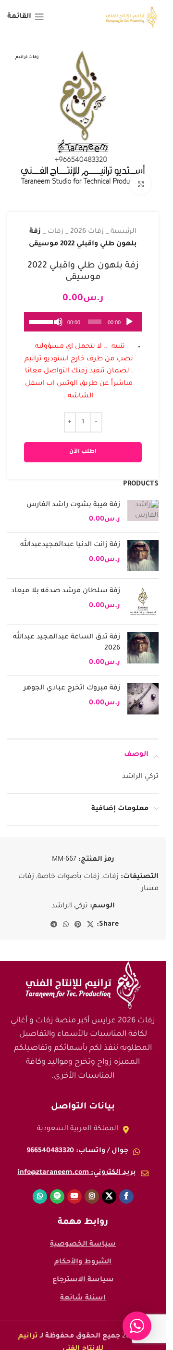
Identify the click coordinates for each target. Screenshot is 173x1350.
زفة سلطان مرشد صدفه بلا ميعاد (65, 584)
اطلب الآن (83, 445)
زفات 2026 (87, 225)
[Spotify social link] (57, 1189)
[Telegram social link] (54, 918)
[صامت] (58, 320)
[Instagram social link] (92, 1189)
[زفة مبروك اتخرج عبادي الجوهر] (143, 691)
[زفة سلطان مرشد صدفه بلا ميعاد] (143, 594)
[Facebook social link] (126, 1189)
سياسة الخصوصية (83, 1237)
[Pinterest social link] (78, 918)
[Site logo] (132, 18)
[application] (83, 314)
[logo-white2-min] (83, 978)
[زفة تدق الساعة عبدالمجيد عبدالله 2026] (143, 643)
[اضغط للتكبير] (140, 177)
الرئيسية (123, 225)
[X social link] (90, 918)
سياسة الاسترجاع (83, 1273)
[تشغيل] (129, 320)
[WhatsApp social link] (66, 918)
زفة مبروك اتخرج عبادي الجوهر (72, 681)
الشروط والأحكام (82, 1255)
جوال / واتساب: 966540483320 (77, 1144)
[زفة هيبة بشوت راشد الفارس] (143, 505)
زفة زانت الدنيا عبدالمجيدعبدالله (70, 538)
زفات (55, 225)
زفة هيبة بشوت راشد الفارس (73, 498)
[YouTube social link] (74, 1189)
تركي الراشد (69, 899)
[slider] (40, 313)
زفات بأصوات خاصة (68, 870)
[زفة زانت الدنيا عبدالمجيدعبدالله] (143, 548)
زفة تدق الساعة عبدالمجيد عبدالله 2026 (66, 635)
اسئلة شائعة (83, 1291)
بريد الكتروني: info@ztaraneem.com (77, 1166)
